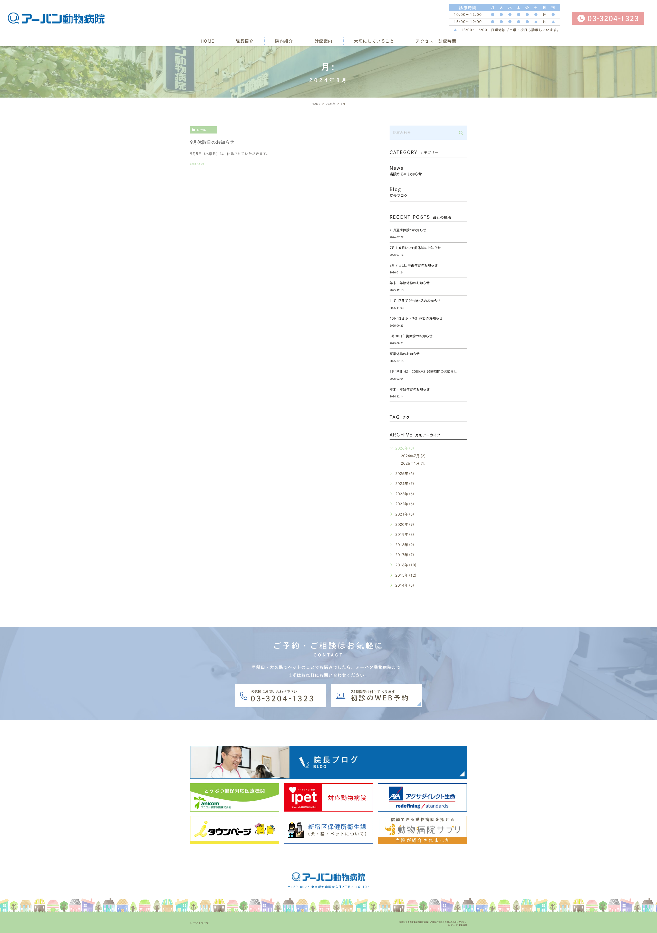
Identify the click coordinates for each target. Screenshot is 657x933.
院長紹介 (245, 41)
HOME (207, 41)
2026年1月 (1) (413, 463)
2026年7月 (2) (413, 456)
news (201, 129)
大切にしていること (374, 41)
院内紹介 (284, 41)
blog (399, 192)
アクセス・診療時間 (436, 41)
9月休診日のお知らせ (212, 142)
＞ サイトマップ (199, 923)
